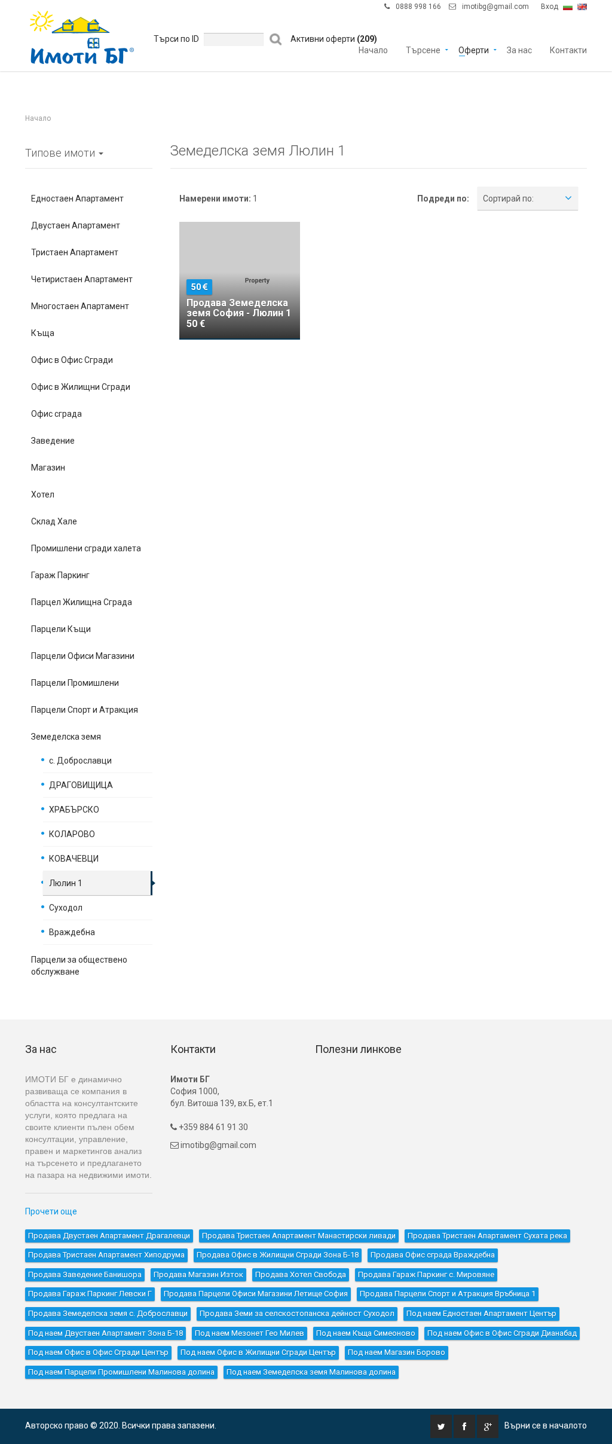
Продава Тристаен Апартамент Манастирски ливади (299, 1235)
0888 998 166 (418, 6)
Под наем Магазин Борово (396, 1352)
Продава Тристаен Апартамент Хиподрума (106, 1254)
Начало (373, 49)
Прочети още (51, 1211)
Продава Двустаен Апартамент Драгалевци (109, 1235)
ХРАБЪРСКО (74, 809)
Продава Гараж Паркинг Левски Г (90, 1293)
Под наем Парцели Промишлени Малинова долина (121, 1371)
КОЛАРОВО (72, 834)
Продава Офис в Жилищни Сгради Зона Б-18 (278, 1254)
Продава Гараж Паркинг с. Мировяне (426, 1274)
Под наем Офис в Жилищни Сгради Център (258, 1352)
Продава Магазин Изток (198, 1274)
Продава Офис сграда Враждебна (433, 1254)
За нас (519, 49)
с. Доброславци (80, 760)
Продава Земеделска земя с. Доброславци (108, 1313)
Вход (549, 6)
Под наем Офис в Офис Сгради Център (98, 1352)
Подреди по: (443, 198)
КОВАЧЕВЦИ (74, 858)
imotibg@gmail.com (495, 6)
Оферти (473, 49)
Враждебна (72, 932)
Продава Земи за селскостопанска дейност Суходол (297, 1313)
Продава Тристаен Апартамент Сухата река (487, 1235)
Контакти (568, 49)
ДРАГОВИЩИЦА (81, 785)
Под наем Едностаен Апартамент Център (481, 1313)
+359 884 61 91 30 (212, 1127)
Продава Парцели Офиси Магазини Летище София (256, 1293)
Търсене (423, 49)
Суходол (65, 907)
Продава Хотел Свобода (300, 1274)
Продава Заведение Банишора (85, 1274)
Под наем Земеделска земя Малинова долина (311, 1371)
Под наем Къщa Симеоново (365, 1333)
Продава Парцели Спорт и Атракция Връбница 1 (448, 1293)
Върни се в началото (545, 1425)
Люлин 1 (65, 883)
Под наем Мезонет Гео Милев (249, 1333)
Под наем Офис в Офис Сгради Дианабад (502, 1333)
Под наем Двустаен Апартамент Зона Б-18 (105, 1333)
